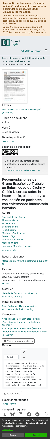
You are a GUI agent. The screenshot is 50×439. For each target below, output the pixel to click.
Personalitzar (7, 429)
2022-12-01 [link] (8, 141)
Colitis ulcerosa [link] (29, 293)
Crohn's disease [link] (10, 306)
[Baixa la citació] (24, 357)
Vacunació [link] (7, 296)
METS (13, 404)
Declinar (13, 435)
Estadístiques (13, 393)
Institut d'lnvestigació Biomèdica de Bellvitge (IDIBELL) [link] (34, 58)
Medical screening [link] (24, 309)
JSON (5, 404)
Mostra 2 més (9, 250)
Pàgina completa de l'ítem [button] (19, 341)
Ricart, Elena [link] (8, 223)
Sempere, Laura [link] (10, 226)
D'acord (36, 435)
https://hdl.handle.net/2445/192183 (22, 170)
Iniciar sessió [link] (34, 51)
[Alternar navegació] (46, 51)
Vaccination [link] (8, 309)
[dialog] (25, 428)
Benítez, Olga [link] (8, 236)
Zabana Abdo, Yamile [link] (12, 239)
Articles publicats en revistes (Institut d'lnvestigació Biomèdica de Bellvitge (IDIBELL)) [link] (18, 61)
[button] (22, 51)
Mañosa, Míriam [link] (10, 242)
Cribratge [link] (18, 296)
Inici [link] (4, 58)
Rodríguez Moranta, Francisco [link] (17, 246)
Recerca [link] (13, 58)
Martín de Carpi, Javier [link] (13, 233)
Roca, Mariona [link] (9, 230)
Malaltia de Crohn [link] (11, 293)
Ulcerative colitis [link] (27, 306)
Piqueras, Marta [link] (10, 220)
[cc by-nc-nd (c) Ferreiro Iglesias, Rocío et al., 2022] (25, 152)
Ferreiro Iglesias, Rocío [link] (13, 217)
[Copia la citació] (24, 352)
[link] (25, 111)
